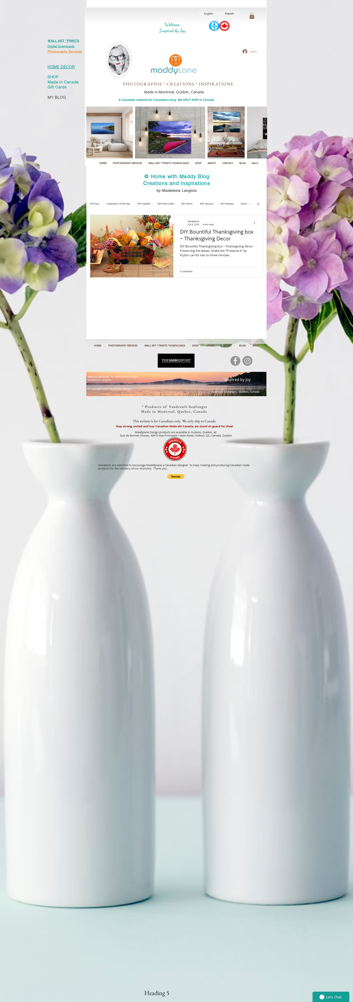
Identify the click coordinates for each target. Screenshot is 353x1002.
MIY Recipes (227, 203)
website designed (98, 376)
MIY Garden (144, 203)
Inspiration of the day (118, 203)
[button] (251, 16)
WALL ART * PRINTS (63, 41)
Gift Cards (57, 86)
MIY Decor (187, 203)
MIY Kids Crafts (166, 203)
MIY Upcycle (206, 203)
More (244, 203)
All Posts (94, 203)
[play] (259, 155)
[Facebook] (235, 361)
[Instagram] (247, 361)
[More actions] (255, 223)
